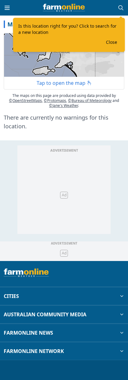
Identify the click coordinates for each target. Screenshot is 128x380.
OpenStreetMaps (25, 100)
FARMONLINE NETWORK (34, 351)
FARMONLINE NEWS (28, 332)
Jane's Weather (63, 105)
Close (111, 42)
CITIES (11, 296)
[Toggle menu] (7, 8)
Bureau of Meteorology (90, 100)
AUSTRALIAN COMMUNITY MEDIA (45, 314)
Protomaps (55, 100)
